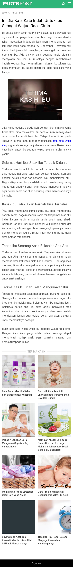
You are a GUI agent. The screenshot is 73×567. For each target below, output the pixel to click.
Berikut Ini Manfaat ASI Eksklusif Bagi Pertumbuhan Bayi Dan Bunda (53, 394)
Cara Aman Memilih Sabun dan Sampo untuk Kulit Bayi (17, 393)
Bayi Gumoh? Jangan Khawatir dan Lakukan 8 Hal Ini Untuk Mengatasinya (17, 540)
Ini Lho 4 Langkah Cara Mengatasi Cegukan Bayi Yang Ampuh (15, 443)
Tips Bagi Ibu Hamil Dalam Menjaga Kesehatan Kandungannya (52, 540)
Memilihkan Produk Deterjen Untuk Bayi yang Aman (17, 493)
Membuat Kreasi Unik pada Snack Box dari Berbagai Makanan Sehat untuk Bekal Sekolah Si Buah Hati (53, 445)
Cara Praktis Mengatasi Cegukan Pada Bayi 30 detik (53, 493)
